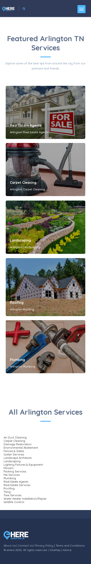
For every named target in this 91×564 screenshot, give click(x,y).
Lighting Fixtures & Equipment (23, 464)
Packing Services (15, 471)
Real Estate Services (17, 485)
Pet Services (12, 474)
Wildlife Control (14, 502)
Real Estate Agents (25, 125)
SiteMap (55, 550)
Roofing (16, 302)
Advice (67, 550)
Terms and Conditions (70, 545)
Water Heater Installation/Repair (25, 498)
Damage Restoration (18, 444)
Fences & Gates (14, 451)
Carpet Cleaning (23, 182)
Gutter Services (14, 454)
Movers (8, 468)
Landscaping (20, 240)
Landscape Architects (18, 457)
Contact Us (25, 545)
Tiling (7, 491)
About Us (10, 545)
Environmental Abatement (21, 447)
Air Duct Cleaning (15, 437)
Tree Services (12, 495)
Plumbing (17, 360)
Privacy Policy (44, 545)
